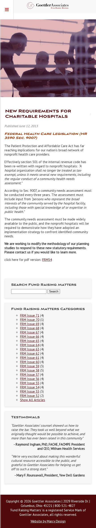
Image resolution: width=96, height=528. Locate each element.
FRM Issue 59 (29, 366)
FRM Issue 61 (29, 358)
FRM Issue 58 (29, 370)
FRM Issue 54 (29, 387)
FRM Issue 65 (29, 341)
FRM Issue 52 (29, 396)
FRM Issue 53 (29, 391)
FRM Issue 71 (29, 315)
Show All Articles (32, 400)
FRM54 (47, 260)
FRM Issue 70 (29, 320)
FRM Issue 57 (29, 374)
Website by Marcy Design (48, 521)
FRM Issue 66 (29, 336)
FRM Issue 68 (29, 328)
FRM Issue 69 (29, 324)
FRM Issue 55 (29, 383)
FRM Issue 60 (29, 362)
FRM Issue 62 (29, 353)
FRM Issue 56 (29, 379)
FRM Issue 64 (29, 345)
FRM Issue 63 (29, 349)
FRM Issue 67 (29, 332)
